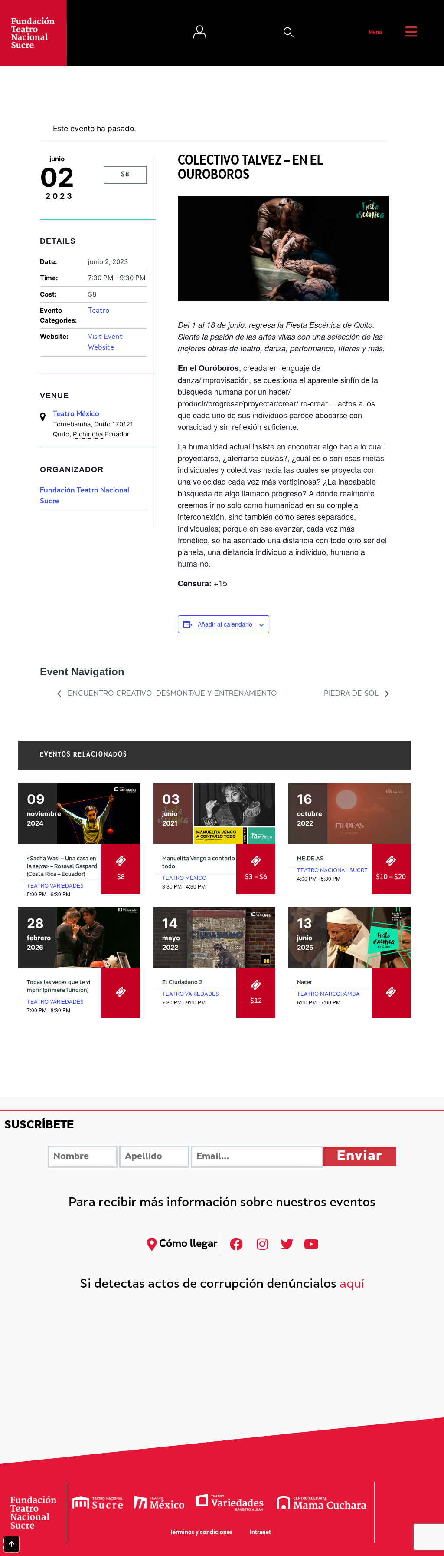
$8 (125, 175)
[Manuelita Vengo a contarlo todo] (214, 813)
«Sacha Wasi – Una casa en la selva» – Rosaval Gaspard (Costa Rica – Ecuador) (62, 866)
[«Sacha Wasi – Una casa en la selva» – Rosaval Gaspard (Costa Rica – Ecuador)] (79, 813)
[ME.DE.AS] (349, 813)
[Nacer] (349, 937)
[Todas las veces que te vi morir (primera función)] (79, 937)
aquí (352, 1285)
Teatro (99, 311)
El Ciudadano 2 (182, 982)
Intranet (260, 1533)
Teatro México (76, 414)
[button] (288, 33)
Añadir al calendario (225, 624)
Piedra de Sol (352, 693)
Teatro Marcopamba (328, 994)
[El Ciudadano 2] (214, 937)
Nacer (304, 982)
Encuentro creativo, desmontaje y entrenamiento (171, 693)
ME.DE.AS (310, 859)
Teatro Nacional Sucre (332, 870)
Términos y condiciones (201, 1533)
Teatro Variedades (55, 886)
